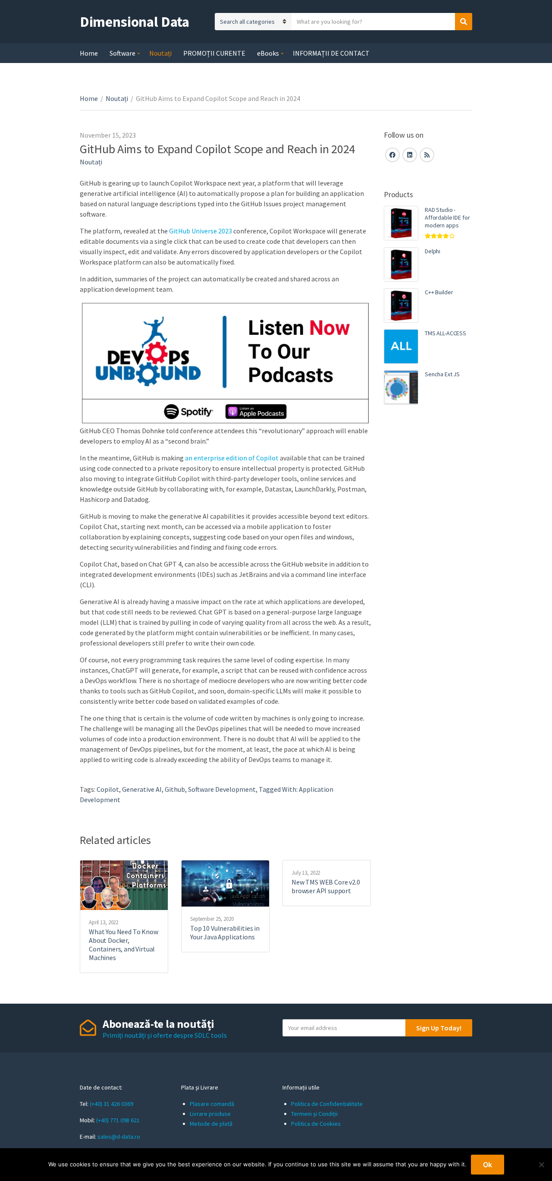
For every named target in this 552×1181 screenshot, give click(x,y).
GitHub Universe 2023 (200, 231)
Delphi (432, 251)
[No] (541, 1164)
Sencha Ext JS (442, 374)
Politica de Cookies (316, 1123)
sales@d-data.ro (118, 1136)
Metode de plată (211, 1123)
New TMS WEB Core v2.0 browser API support (326, 886)
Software (122, 53)
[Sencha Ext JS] (401, 387)
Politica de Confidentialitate (327, 1104)
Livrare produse (210, 1114)
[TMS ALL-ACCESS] (401, 346)
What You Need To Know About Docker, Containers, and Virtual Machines (123, 944)
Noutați (160, 53)
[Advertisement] (428, 560)
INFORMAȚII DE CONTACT (331, 53)
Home (89, 53)
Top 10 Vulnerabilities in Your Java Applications (225, 932)
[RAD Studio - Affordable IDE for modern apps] (401, 223)
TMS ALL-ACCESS (445, 333)
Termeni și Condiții (314, 1114)
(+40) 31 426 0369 (111, 1104)
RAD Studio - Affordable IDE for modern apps (447, 217)
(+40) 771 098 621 (118, 1120)
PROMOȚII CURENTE (214, 53)
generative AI (142, 789)
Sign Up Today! (438, 1028)
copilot (108, 789)
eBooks (268, 53)
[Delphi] (401, 264)
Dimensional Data (134, 22)
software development (222, 789)
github (175, 789)
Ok (487, 1164)
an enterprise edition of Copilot (232, 458)
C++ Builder (439, 292)
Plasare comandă (212, 1104)
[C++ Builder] (401, 305)
